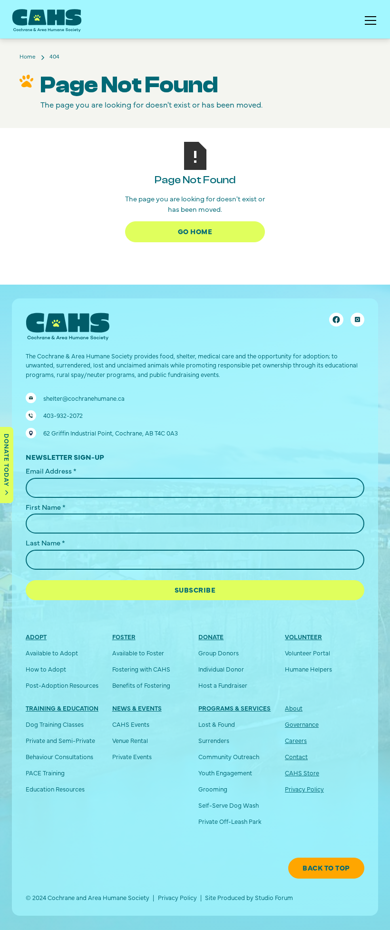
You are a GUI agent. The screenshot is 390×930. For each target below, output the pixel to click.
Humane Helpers (308, 669)
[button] (369, 20)
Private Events (132, 756)
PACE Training (45, 773)
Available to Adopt (52, 653)
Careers (296, 740)
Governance (302, 724)
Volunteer (303, 637)
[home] (47, 20)
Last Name (45, 542)
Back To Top (326, 867)
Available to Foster (138, 653)
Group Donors (218, 653)
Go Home (195, 231)
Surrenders (213, 740)
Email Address (51, 470)
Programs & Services (234, 708)
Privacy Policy (304, 789)
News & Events (137, 708)
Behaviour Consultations (59, 756)
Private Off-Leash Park (230, 821)
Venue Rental (130, 740)
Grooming (212, 789)
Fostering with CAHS (141, 669)
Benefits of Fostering (141, 685)
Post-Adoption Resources (62, 685)
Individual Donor (221, 669)
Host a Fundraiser (222, 685)
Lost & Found (216, 724)
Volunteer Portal (307, 653)
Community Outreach (228, 756)
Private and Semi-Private (60, 740)
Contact (296, 756)
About (293, 708)
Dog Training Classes (55, 724)
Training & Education (62, 708)
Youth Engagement (225, 773)
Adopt (36, 637)
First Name (46, 507)
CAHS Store (302, 773)
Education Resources (55, 789)
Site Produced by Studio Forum (249, 897)
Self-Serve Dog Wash (228, 805)
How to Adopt (46, 669)
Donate (211, 637)
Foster (124, 637)
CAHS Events (130, 724)
